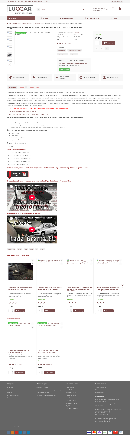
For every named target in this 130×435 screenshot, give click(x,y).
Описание (12, 87)
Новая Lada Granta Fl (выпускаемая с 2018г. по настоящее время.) (28, 114)
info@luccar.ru (97, 10)
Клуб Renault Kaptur (72, 408)
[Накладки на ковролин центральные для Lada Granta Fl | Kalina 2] (20, 271)
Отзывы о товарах (67, 18)
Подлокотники (38, 23)
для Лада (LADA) (15, 23)
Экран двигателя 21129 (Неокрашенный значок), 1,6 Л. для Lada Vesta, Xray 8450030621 (79, 289)
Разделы (10, 384)
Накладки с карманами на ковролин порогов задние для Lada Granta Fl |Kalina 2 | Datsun (108, 289)
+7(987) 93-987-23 (99, 8)
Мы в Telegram (70, 387)
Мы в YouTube (70, 390)
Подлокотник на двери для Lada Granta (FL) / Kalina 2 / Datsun (48, 351)
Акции (115, 18)
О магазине (28, 1)
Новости (45, 18)
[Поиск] (84, 9)
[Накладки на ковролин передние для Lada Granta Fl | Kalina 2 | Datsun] (50, 271)
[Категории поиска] (38, 9)
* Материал (60, 47)
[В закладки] (32, 260)
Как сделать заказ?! (43, 392)
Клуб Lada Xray (70, 406)
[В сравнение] (32, 263)
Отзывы (46, 1)
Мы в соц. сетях (72, 384)
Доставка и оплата (11, 1)
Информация (42, 384)
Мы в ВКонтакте (71, 392)
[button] (9, 31)
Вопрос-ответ (35, 87)
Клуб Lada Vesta (71, 400)
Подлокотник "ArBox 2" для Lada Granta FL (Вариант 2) (18, 351)
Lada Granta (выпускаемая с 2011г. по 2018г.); (22, 111)
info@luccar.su (99, 392)
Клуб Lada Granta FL (72, 403)
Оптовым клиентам (37, 1)
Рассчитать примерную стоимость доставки (73, 63)
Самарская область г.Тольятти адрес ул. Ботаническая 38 (107, 400)
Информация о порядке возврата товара (49, 390)
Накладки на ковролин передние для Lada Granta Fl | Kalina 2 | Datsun (50, 288)
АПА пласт (77, 32)
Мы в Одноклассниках (73, 398)
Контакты (20, 1)
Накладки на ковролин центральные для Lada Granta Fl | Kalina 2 (20, 288)
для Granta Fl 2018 (27, 23)
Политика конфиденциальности (46, 395)
